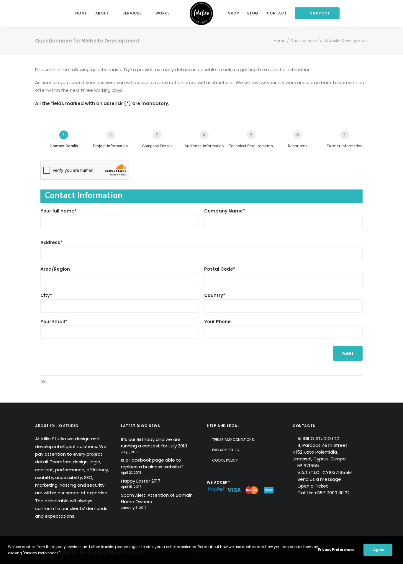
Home (81, 13)
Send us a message (319, 479)
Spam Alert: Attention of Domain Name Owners (157, 498)
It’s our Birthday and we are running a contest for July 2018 (154, 442)
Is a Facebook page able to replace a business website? (152, 463)
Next (347, 353)
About (102, 13)
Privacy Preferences (336, 549)
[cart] (389, 13)
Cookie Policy (225, 460)
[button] (371, 13)
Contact (277, 13)
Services (132, 13)
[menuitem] (81, 13)
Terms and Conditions (233, 439)
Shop (233, 13)
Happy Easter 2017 (140, 481)
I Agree (377, 549)
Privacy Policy (226, 449)
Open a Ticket (312, 486)
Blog (252, 13)
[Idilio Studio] (201, 13)
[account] (380, 13)
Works (162, 13)
